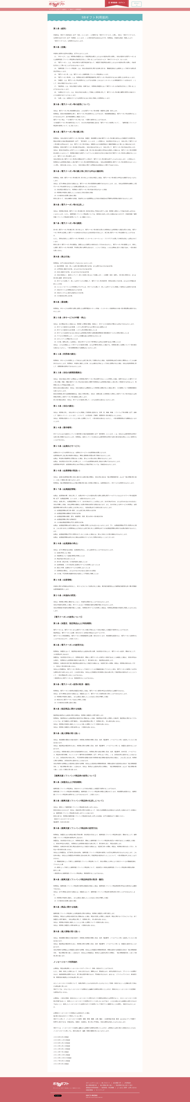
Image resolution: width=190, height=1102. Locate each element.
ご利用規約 (127, 1083)
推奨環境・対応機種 (108, 1087)
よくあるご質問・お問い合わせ (127, 1087)
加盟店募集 (89, 1090)
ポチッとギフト (57, 4)
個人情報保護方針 (91, 1085)
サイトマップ (100, 1090)
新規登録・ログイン (117, 3)
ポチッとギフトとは (92, 1083)
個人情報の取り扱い (106, 1085)
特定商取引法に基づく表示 (124, 1085)
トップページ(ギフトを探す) (58, 9)
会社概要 (116, 1083)
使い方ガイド (106, 1083)
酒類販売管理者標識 (92, 1087)
